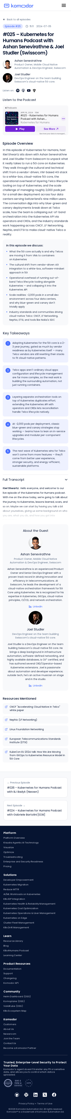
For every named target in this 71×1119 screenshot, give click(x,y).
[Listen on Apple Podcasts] (23, 90)
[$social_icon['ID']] (17, 1096)
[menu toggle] (64, 5)
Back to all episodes (19, 19)
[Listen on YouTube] (29, 90)
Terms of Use (44, 1103)
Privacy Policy (26, 1103)
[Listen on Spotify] (17, 90)
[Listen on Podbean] (34, 90)
